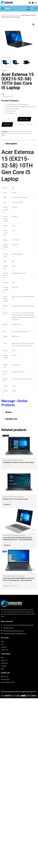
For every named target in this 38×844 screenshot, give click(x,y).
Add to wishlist (21, 124)
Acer (19, 15)
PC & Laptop (28, 131)
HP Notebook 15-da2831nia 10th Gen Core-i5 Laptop (18, 462)
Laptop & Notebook (11, 15)
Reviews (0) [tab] (11, 419)
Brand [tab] (9, 412)
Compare (30, 124)
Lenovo (16, 535)
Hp (5, 460)
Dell (5, 496)
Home (3, 15)
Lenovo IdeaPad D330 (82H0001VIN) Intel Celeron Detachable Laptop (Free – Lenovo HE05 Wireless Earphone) (17, 539)
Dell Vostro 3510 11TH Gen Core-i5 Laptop (15, 499)
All (12, 131)
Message (8, 401)
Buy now (7, 124)
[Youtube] (32, 2)
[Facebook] (29, 2)
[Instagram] (35, 2)
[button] (2, 8)
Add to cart (24, 119)
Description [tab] (11, 143)
